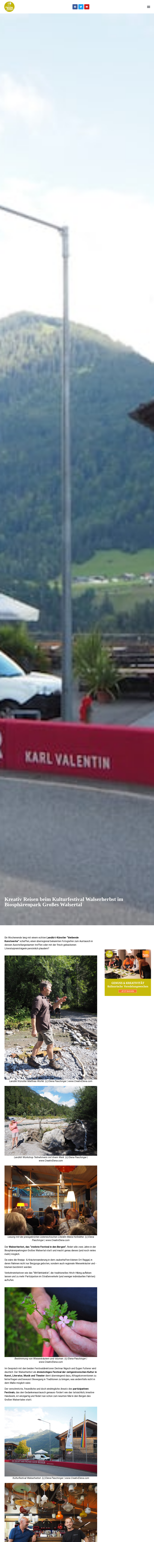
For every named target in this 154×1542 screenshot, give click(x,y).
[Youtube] (86, 6)
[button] (148, 6)
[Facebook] (75, 6)
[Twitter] (80, 6)
